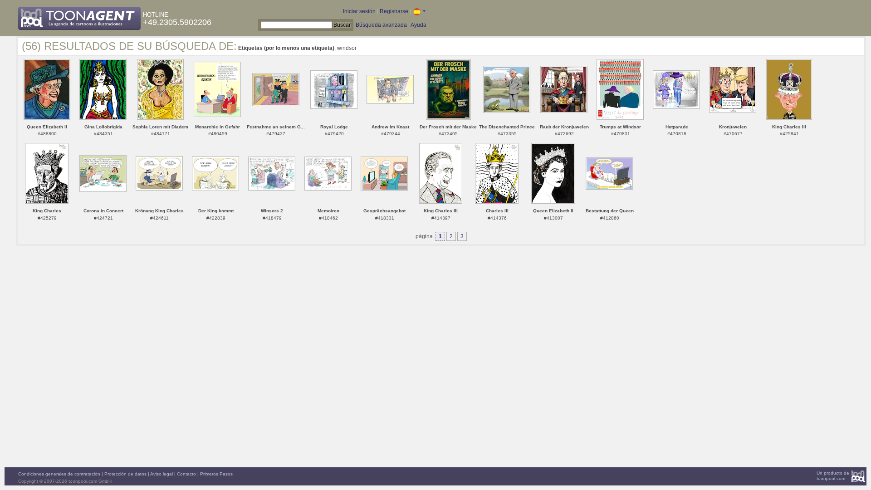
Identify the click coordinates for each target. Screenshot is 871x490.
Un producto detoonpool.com (833, 475)
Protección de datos (125, 473)
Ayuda (418, 25)
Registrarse (394, 11)
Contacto (186, 473)
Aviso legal (161, 473)
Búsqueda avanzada (381, 25)
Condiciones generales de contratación (59, 473)
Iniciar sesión (359, 11)
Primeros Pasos (216, 473)
